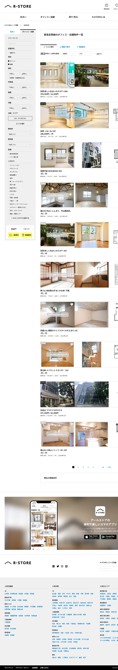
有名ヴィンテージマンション (19, 204)
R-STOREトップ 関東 (11, 25)
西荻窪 (65, 596)
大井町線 (27, 616)
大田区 (108, 596)
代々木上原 (85, 639)
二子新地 (65, 657)
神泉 (63, 624)
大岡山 (54, 608)
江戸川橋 (63, 642)
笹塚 (67, 624)
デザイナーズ (14, 168)
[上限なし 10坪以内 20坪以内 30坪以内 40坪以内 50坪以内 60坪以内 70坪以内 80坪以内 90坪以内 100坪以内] (26, 107)
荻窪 (74, 596)
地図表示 (28, 235)
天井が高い (13, 191)
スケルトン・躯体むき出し (18, 207)
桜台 (72, 633)
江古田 (67, 633)
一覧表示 (15, 235)
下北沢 (63, 617)
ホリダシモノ (14, 172)
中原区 (108, 618)
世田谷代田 (55, 617)
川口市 (113, 640)
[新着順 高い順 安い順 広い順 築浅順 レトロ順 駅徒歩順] (69, 53)
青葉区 (108, 612)
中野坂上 (66, 651)
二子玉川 (65, 608)
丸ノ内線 (13, 606)
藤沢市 (108, 625)
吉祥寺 (54, 596)
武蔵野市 (102, 605)
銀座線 (7, 606)
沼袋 (62, 633)
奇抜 (11, 178)
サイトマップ (9, 668)
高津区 (102, 618)
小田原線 (7, 622)
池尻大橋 (83, 603)
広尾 (53, 639)
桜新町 (71, 605)
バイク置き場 (14, 157)
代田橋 (88, 624)
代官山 (54, 605)
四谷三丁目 (55, 642)
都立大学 (76, 603)
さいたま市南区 (105, 640)
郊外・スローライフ (16, 210)
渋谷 (63, 594)
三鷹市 (109, 605)
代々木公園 (76, 639)
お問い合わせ (44, 668)
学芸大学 (62, 603)
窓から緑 (12, 185)
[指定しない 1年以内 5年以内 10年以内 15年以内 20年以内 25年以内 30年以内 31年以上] (20, 143)
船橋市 (108, 631)
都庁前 (79, 648)
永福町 (60, 626)
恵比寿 (54, 594)
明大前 (54, 626)
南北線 (14, 609)
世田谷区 (102, 594)
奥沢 (59, 608)
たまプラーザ (73, 657)
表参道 (70, 639)
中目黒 (60, 605)
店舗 (11, 64)
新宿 (77, 594)
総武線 (21, 594)
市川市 (102, 631)
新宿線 (25, 600)
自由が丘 (69, 603)
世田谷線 (34, 616)
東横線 (7, 616)
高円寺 (60, 596)
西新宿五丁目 (56, 648)
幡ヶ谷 (58, 624)
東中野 (87, 594)
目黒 (59, 594)
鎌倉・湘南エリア (15, 214)
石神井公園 (78, 633)
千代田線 (32, 606)
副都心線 (20, 609)
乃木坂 (70, 642)
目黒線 (21, 616)
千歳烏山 (73, 624)
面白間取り (13, 175)
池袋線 (7, 635)
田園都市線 (13, 616)
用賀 (76, 605)
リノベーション (14, 165)
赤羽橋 (54, 651)
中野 (82, 594)
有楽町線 (40, 606)
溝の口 (54, 657)
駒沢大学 (90, 603)
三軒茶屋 (55, 603)
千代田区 (102, 599)
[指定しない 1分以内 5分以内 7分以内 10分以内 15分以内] (20, 133)
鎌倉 (80, 657)
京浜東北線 (13, 594)
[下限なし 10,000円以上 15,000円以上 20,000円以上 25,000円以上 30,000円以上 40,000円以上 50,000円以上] (14, 86)
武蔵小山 (89, 605)
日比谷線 (20, 606)
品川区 (102, 596)
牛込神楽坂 (72, 648)
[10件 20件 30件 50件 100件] (85, 53)
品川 (70, 596)
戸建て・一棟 (14, 201)
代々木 (68, 594)
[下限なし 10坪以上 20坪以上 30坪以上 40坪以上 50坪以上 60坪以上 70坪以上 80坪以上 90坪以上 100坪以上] (14, 107)
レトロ (12, 194)
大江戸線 (7, 600)
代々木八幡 (61, 614)
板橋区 (115, 599)
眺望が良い (13, 188)
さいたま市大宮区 (105, 638)
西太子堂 (82, 605)
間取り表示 (66, 47)
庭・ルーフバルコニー (17, 181)
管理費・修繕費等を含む (17, 78)
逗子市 (113, 625)
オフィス (12, 61)
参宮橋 (54, 614)
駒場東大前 (81, 624)
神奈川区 (114, 612)
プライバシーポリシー (22, 668)
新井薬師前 (55, 633)
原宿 (73, 594)
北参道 (64, 639)
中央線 (26, 594)
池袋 (91, 594)
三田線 (19, 600)
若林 (70, 608)
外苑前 (75, 642)
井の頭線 (13, 629)
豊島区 (113, 596)
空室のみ (12, 53)
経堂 (84, 614)
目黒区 (115, 594)
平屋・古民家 (14, 197)
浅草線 (14, 600)
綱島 (59, 657)
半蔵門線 (7, 609)
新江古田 (65, 648)
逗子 (84, 657)
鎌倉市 (102, 625)
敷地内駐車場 (14, 154)
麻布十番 (86, 648)
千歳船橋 (69, 614)
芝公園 (60, 651)
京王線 (7, 629)
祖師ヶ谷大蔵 (77, 614)
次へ (109, 467)
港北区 (102, 612)
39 (103, 467)
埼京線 (32, 594)
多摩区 (113, 618)
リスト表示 (49, 47)
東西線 (26, 606)
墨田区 (109, 599)
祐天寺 (65, 605)
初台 (53, 624)
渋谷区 (109, 594)
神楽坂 (58, 639)
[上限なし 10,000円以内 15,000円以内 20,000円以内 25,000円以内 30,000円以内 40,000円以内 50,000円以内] (26, 86)
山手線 (7, 594)
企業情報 (35, 668)
